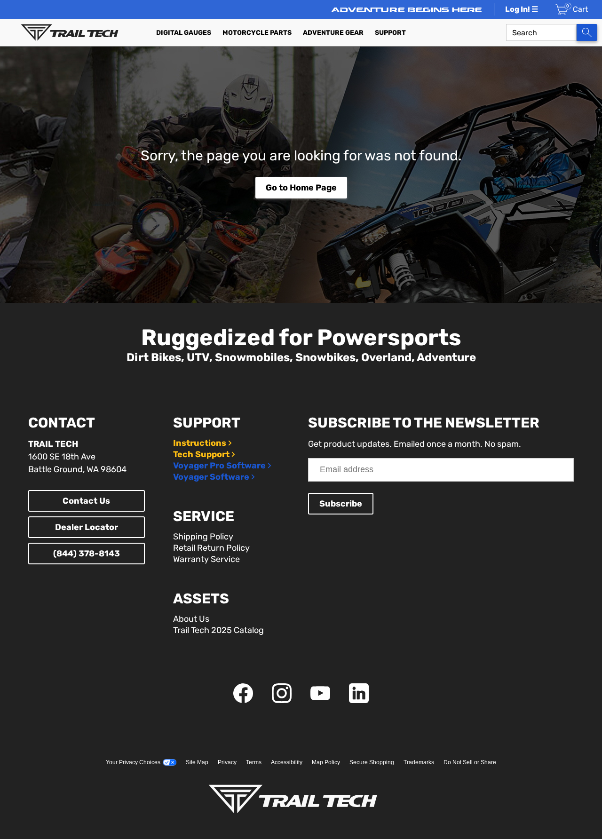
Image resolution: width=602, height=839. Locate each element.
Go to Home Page (301, 187)
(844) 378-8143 (86, 553)
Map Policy (326, 762)
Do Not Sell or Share (470, 762)
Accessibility (286, 762)
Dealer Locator (86, 527)
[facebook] (243, 700)
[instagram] (282, 700)
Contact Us (86, 501)
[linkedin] (359, 700)
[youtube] (320, 700)
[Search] (587, 32)
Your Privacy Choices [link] (133, 762)
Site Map (197, 762)
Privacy (227, 762)
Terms (253, 762)
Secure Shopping (371, 762)
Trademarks (419, 762)
